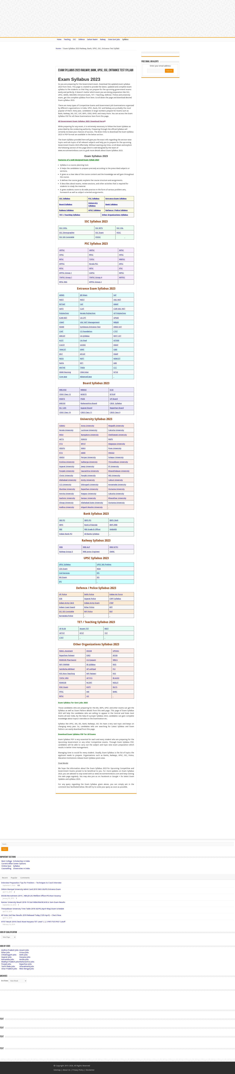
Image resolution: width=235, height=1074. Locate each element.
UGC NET (117, 300)
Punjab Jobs (6, 964)
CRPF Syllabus (115, 599)
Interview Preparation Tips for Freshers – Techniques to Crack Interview (31, 883)
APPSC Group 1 (65, 273)
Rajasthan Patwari (66, 655)
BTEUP (112, 394)
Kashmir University (67, 498)
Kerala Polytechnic (87, 313)
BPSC (61, 259)
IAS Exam (63, 577)
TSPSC (91, 259)
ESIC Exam (63, 687)
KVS (114, 673)
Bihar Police (89, 607)
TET (106, 633)
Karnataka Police (66, 616)
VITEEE (116, 340)
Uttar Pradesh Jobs (9, 969)
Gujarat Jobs (6, 957)
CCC (115, 368)
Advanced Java (86, 377)
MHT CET (117, 336)
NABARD (113, 529)
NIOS (61, 358)
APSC (121, 264)
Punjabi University (66, 471)
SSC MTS (99, 228)
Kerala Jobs (24, 959)
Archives (4, 981)
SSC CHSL (63, 228)
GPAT (82, 349)
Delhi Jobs (23, 955)
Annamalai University (117, 484)
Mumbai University (67, 489)
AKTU (61, 439)
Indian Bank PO (65, 534)
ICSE (111, 390)
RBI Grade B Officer (92, 529)
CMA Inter (84, 372)
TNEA (82, 368)
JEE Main (83, 295)
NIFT (82, 358)
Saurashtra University (90, 471)
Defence (81, 39)
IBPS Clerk (114, 520)
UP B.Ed (62, 629)
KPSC (61, 268)
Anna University (87, 426)
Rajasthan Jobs (25, 964)
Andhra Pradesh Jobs (10, 950)
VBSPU (62, 448)
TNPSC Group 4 (95, 277)
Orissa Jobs (24, 952)
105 (18, 885)
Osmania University (116, 489)
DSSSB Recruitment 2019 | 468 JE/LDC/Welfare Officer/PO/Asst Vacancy (31, 896)
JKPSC (121, 250)
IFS (98, 573)
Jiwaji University (87, 466)
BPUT (83, 444)
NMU (83, 448)
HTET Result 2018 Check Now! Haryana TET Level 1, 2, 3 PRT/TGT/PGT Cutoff (33, 922)
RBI (60, 529)
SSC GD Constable (66, 237)
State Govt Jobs (114, 39)
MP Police (88, 611)
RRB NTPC (114, 547)
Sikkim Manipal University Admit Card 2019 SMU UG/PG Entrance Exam (31, 889)
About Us (66, 1070)
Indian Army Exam (92, 603)
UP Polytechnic (119, 313)
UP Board (114, 399)
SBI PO (62, 520)
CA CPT (83, 318)
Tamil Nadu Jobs (8, 966)
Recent (5, 878)
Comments (25, 878)
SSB (60, 599)
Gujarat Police (90, 599)
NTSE (115, 372)
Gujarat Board (86, 408)
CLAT (82, 309)
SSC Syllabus (64, 198)
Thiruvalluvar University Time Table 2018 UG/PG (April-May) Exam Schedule (32, 909)
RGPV (110, 439)
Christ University (66, 475)
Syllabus (125, 39)
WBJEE (116, 322)
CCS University (65, 484)
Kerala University (66, 430)
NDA (99, 569)
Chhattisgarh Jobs (8, 955)
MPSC (121, 273)
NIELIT (115, 683)
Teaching (67, 39)
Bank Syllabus (112, 204)
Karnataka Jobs (7, 959)
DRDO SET (117, 327)
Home (59, 39)
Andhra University (66, 507)
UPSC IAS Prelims (104, 564)
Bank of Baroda (90, 525)
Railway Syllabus (66, 210)
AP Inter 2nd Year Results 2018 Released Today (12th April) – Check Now (31, 915)
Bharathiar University (117, 498)
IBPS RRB (113, 525)
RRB (61, 547)
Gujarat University (66, 466)
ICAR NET (63, 318)
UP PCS (89, 678)
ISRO (88, 655)
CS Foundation (86, 331)
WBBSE (84, 390)
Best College (6, 861)
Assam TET (84, 629)
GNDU (61, 457)
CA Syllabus (84, 336)
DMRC (112, 552)
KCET (61, 340)
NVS (114, 664)
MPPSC (122, 277)
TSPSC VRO (64, 678)
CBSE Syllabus (116, 403)
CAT (81, 304)
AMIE (83, 453)
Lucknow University (89, 430)
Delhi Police (89, 594)
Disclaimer (90, 1070)
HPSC (121, 255)
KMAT (115, 345)
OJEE (115, 349)
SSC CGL (120, 228)
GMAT (115, 304)
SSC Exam (99, 232)
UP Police (63, 594)
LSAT (61, 331)
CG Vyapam (91, 660)
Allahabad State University (92, 503)
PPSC (61, 692)
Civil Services (64, 573)
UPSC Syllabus (94, 210)
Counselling (6, 868)
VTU (61, 444)
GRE (115, 363)
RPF (111, 607)
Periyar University (88, 457)
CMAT (61, 322)
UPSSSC (116, 651)
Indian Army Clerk (66, 603)
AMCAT (62, 336)
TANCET (62, 349)
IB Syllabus (90, 664)
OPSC (61, 255)
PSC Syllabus (93, 198)
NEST (82, 300)
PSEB (83, 399)
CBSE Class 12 (65, 394)
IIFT (81, 363)
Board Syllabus (65, 204)
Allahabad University (67, 480)
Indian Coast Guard (67, 607)
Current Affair (7, 863)
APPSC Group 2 (95, 282)
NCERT (89, 683)
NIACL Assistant (66, 651)
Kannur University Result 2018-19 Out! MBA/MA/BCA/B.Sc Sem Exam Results (33, 902)
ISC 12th (62, 408)
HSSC (119, 232)
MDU (61, 435)
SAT (115, 295)
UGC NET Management (90, 322)
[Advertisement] (83, 58)
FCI (114, 669)
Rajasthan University (89, 489)
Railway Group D (66, 552)
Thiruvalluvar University (118, 462)
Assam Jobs (24, 950)
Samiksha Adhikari (67, 669)
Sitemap (57, 1070)
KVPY (88, 687)
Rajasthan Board (117, 408)
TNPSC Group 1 (65, 277)
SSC (74, 39)
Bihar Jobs (5, 952)
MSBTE (84, 394)
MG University (114, 475)
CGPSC (92, 273)
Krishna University (66, 462)
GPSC (91, 268)
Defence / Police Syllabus (117, 210)
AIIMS (61, 295)
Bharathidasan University (118, 471)
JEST (61, 354)
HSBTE (62, 399)
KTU (61, 453)
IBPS (61, 525)
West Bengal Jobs (26, 969)
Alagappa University (116, 444)
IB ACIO (116, 678)
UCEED (83, 345)
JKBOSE (62, 403)
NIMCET (116, 358)
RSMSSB (62, 683)
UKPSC (92, 250)
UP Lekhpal (91, 669)
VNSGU (111, 453)
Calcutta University (116, 430)
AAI (87, 692)
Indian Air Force (116, 594)
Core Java (63, 377)
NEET (61, 300)
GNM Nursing (65, 372)
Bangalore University (90, 435)
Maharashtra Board (89, 403)
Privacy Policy (78, 1070)
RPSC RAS (63, 282)
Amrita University (66, 493)
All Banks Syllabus (91, 534)
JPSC (121, 268)
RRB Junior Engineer (91, 552)
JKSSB (115, 655)
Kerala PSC (93, 264)
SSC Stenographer (66, 232)
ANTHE (62, 368)
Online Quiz (6, 866)
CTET (115, 331)
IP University (113, 466)
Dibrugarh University (89, 484)
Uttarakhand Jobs (26, 966)
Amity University (88, 480)
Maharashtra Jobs (26, 962)
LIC (87, 696)
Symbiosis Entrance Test (90, 327)
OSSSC (98, 237)
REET (107, 629)
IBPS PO (87, 520)
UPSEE (116, 318)
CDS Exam (63, 569)
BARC (115, 692)
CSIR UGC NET (119, 309)
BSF (111, 611)
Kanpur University (88, 498)
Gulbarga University (89, 462)
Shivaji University (66, 503)
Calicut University (115, 480)
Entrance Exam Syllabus (116, 198)
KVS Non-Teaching (67, 673)
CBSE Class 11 (86, 412)
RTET (82, 633)
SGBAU (62, 426)
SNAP (115, 354)
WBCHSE (62, 390)
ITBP (111, 603)
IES (98, 577)
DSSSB (89, 651)
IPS (60, 582)
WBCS (115, 660)
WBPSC (122, 259)
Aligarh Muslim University (92, 507)
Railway (103, 39)
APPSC (62, 264)
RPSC (91, 255)
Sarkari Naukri (92, 39)
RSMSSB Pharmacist (67, 660)
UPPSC (62, 250)
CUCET (62, 345)
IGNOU (84, 439)
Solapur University (115, 457)
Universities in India (21, 868)
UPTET (62, 633)
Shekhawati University (117, 435)
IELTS (115, 687)
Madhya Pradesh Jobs (10, 962)
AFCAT (82, 354)
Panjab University (88, 475)
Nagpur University (88, 493)
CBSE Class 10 (65, 412)
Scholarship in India (21, 861)
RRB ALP (86, 547)
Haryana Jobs (24, 957)
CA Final (83, 340)
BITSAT (62, 304)
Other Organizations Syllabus (115, 215)
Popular (14, 878)
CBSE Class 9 (115, 412)
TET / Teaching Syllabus (69, 215)
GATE (61, 309)
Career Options (19, 863)
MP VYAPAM (64, 664)
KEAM (61, 327)
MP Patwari (91, 673)
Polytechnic (64, 313)
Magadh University (116, 426)
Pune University (114, 448)
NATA (61, 363)
